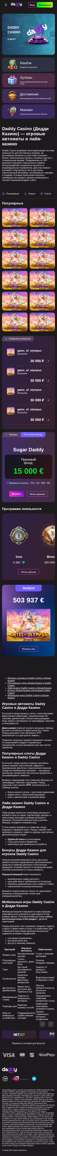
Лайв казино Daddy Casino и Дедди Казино (30, 688)
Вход (32, 5)
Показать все (28, 649)
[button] (4, 34)
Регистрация (45, 5)
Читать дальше (37, 494)
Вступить (16, 494)
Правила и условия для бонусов (28, 1043)
